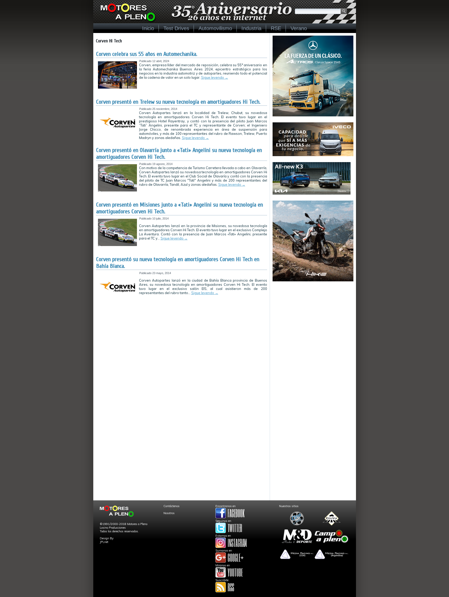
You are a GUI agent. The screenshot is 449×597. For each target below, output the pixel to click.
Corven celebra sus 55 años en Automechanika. (146, 54)
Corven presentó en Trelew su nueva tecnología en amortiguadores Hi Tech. (178, 101)
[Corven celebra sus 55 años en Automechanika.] (117, 87)
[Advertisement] (313, 319)
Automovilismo (215, 28)
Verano (298, 28)
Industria (251, 28)
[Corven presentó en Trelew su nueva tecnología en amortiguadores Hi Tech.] (117, 135)
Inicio (148, 28)
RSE (276, 28)
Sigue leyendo (214, 77)
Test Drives (176, 28)
